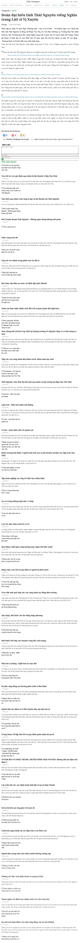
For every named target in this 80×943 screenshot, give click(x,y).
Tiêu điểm (4, 5)
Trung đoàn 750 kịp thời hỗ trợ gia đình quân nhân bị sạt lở (27, 734)
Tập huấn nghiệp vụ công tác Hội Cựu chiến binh (22, 478)
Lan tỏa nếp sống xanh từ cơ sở (15, 524)
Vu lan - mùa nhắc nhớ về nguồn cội (17, 430)
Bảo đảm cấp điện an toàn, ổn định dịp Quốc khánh (24, 283)
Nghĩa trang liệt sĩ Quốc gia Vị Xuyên (46, 139)
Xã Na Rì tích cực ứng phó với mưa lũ (18, 808)
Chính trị (28, 5)
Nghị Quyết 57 (38, 5)
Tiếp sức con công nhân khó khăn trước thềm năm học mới (27, 359)
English (66, 1)
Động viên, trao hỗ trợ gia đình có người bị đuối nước (25, 570)
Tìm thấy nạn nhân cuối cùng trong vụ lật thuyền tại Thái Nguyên (30, 199)
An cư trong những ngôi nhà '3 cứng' (17, 501)
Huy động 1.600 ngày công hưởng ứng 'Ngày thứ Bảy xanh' (27, 547)
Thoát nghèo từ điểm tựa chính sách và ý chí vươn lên (25, 899)
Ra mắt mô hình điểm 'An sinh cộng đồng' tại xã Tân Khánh (27, 922)
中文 (71, 1)
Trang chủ (5, 11)
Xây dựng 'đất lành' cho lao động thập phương (22, 615)
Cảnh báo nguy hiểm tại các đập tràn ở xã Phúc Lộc (24, 830)
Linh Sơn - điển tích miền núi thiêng (17, 405)
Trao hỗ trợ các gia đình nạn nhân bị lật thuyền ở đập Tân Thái (29, 176)
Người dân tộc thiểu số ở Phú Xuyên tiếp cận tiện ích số (25, 709)
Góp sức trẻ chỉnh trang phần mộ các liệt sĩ (20, 260)
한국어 (76, 1)
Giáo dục (73, 5)
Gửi (2, 159)
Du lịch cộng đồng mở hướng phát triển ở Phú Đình (24, 686)
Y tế (67, 5)
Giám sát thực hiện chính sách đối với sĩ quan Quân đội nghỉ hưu (30, 308)
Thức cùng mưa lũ (9, 237)
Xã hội (62, 5)
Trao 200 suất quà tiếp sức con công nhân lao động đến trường (29, 592)
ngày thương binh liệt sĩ (65, 139)
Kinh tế (47, 5)
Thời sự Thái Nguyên (16, 5)
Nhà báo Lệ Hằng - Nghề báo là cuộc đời (19, 663)
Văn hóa (54, 5)
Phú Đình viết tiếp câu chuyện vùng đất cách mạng (23, 640)
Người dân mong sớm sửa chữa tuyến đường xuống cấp (26, 853)
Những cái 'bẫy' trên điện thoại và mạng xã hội (22, 876)
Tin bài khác (9, 161)
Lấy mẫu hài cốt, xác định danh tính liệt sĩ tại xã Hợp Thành (28, 785)
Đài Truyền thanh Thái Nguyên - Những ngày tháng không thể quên (31, 219)
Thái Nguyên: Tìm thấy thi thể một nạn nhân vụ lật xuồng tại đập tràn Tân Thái (36, 382)
